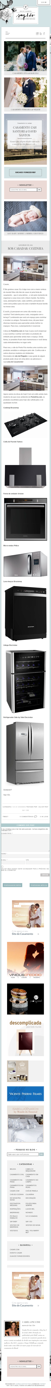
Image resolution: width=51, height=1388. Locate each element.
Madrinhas (14, 1212)
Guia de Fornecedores (20, 1256)
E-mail (4, 860)
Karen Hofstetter (23, 1384)
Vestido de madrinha (14, 1226)
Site (27, 860)
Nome (4, 853)
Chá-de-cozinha (17, 1194)
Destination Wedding (15, 1204)
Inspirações (15, 1209)
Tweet (5, 816)
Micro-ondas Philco (11, 546)
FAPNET (43, 1384)
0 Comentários (27, 816)
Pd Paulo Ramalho (14, 1217)
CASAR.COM (14, 1249)
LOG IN (43, 2)
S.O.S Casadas (19, 807)
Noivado (29, 1212)
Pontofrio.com (16, 331)
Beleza (13, 1169)
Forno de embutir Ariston (13, 494)
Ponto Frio (22, 347)
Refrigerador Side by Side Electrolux (18, 717)
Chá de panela (32, 1191)
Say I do (29, 1221)
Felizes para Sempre (31, 1204)
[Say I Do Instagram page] (37, 33)
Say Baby (13, 1221)
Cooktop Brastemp (11, 408)
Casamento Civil (17, 1174)
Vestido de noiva (33, 1225)
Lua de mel (30, 1209)
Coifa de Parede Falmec (13, 442)
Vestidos (14, 1230)
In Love (45, 816)
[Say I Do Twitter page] (40, 33)
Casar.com (14, 1191)
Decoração (31, 1198)
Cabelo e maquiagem (30, 1170)
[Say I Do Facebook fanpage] (44, 33)
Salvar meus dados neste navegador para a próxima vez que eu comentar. (25, 869)
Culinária (30, 1194)
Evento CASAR (16, 1253)
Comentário (7, 833)
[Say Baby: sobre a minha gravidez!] (25, 216)
